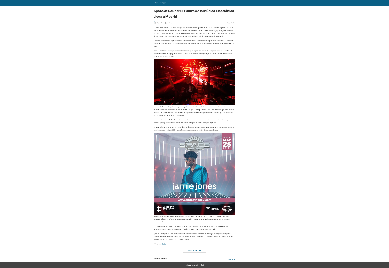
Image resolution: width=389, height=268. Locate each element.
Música (164, 244)
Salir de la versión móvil (194, 265)
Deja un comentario (194, 250)
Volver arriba (231, 259)
